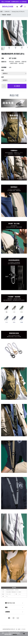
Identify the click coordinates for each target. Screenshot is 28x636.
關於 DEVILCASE (10, 603)
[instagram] (13, 618)
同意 (24, 633)
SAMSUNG (7, 11)
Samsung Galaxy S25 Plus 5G (18, 11)
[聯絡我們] (18, 618)
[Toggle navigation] (25, 6)
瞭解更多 (15, 634)
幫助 (6, 607)
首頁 (1, 11)
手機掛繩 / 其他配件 (6, 14)
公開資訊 (7, 611)
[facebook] (9, 618)
